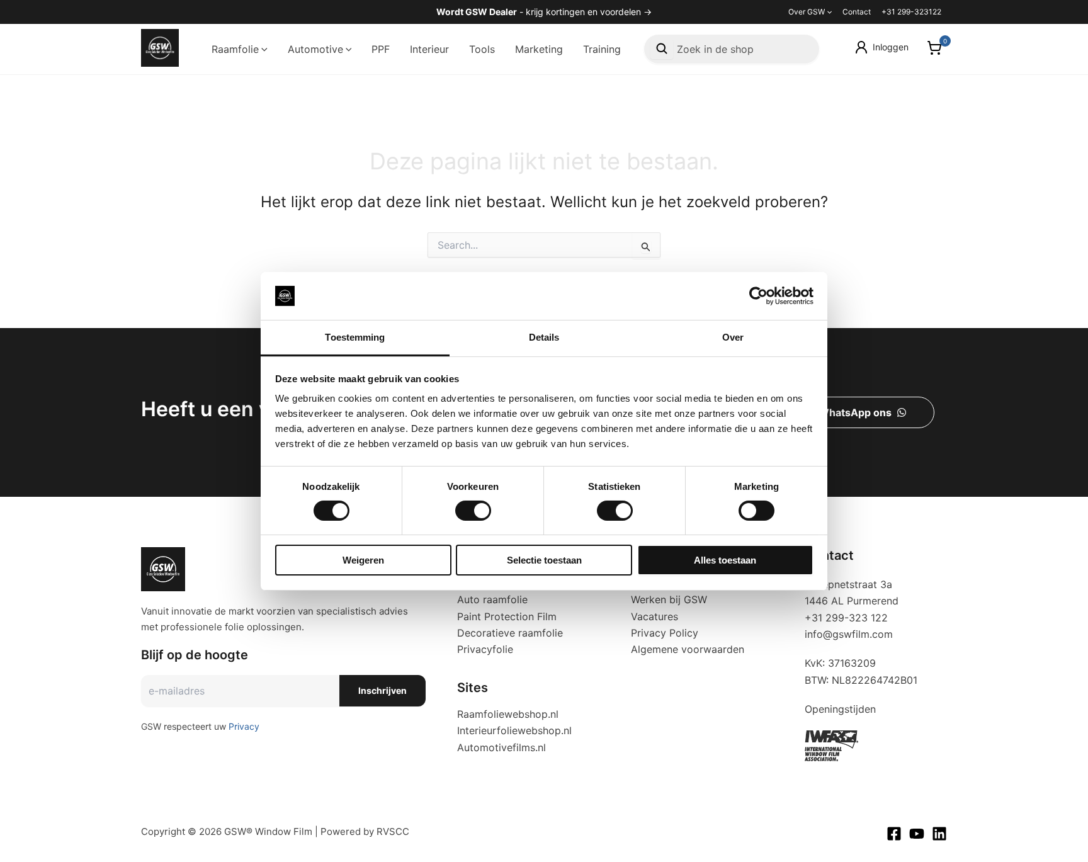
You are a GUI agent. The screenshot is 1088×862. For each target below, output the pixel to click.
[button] (828, 12)
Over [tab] (733, 337)
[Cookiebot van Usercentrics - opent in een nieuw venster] (758, 295)
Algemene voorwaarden (687, 649)
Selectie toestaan (544, 560)
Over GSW (806, 11)
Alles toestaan (725, 560)
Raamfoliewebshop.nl (507, 714)
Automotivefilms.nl (501, 747)
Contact (856, 11)
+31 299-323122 (911, 11)
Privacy (244, 726)
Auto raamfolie (492, 599)
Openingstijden (840, 709)
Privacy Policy (664, 633)
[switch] (473, 511)
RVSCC (393, 831)
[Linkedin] (939, 833)
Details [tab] (544, 337)
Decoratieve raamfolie (510, 633)
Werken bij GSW (669, 599)
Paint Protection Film (507, 616)
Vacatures (654, 616)
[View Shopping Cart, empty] (934, 49)
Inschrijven (382, 690)
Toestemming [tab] (355, 337)
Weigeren (363, 560)
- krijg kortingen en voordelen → (544, 11)
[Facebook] (894, 833)
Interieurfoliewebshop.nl (514, 730)
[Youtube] (916, 833)
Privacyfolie (485, 649)
